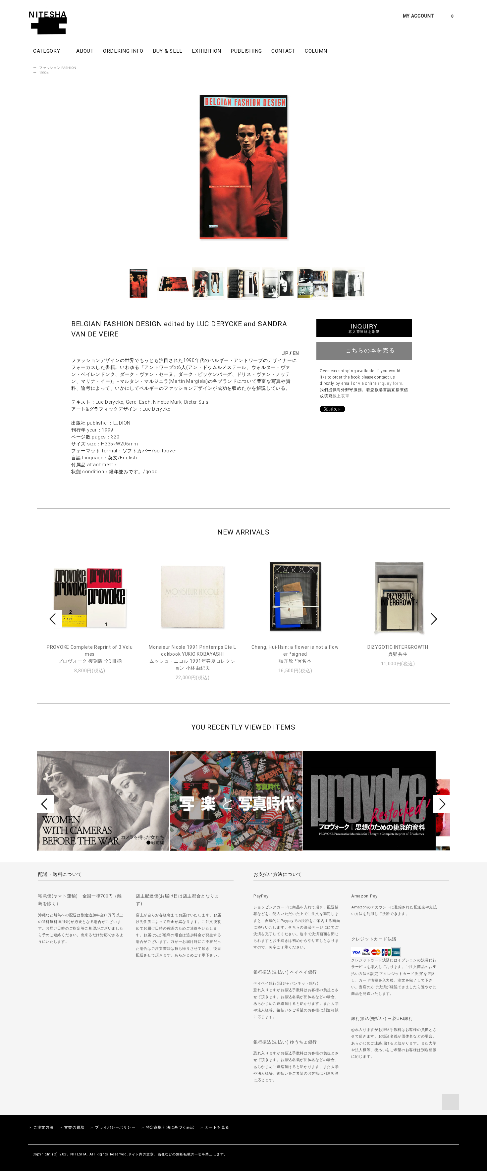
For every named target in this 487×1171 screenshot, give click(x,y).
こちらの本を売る (370, 350)
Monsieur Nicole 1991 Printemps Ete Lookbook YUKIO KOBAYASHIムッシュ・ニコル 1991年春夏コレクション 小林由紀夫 (192, 657)
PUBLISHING (246, 51)
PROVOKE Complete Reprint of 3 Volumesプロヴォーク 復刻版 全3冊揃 (90, 654)
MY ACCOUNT (418, 16)
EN (296, 353)
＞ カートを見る (214, 1127)
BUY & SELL (168, 51)
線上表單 (341, 396)
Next (433, 619)
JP (285, 353)
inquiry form (390, 383)
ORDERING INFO (123, 51)
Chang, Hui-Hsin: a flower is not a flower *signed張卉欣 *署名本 (295, 654)
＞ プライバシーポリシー (112, 1127)
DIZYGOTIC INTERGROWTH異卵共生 (397, 650)
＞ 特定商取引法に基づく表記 (167, 1127)
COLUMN (316, 51)
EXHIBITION (206, 51)
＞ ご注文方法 (41, 1127)
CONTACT (283, 51)
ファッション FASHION (58, 68)
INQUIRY (364, 328)
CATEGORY (47, 51)
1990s (44, 73)
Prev (53, 619)
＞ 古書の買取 (71, 1127)
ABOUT (85, 51)
